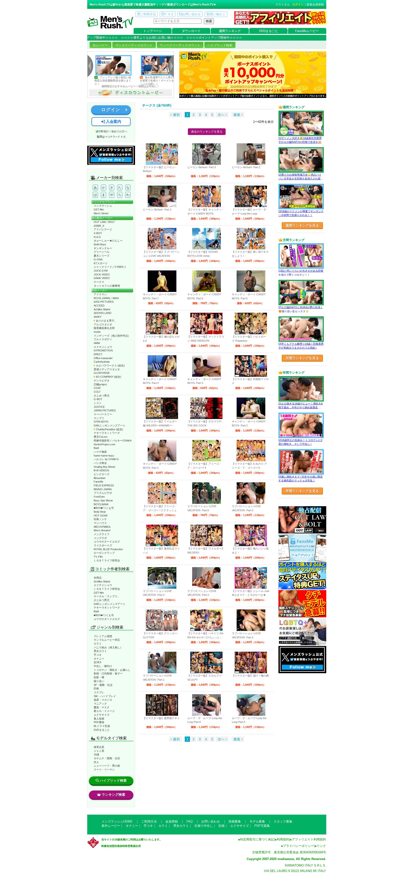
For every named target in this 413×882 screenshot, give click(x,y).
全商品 (98, 577)
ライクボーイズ (103, 545)
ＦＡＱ (169, 14)
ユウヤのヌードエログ (107, 541)
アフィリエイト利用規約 (309, 839)
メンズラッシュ (103, 205)
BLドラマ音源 (102, 726)
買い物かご (217, 14)
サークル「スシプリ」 (107, 596)
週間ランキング (230, 31)
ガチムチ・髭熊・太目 (107, 758)
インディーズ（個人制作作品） (112, 335)
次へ (221, 115)
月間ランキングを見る (302, 358)
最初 (176, 115)
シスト (98, 403)
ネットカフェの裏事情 (107, 285)
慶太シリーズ (101, 255)
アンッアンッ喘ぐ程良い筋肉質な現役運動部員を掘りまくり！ (87, 80)
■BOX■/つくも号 (104, 507)
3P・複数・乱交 (103, 684)
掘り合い (99, 681)
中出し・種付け (103, 666)
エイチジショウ (103, 346)
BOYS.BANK (101, 504)
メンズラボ (100, 538)
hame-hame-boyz (104, 455)
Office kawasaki (103, 358)
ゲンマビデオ (101, 380)
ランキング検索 (113, 794)
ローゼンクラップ (104, 552)
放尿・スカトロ (103, 699)
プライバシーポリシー (298, 846)
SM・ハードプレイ (105, 696)
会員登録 (171, 821)
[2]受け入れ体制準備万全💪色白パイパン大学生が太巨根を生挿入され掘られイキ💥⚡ (300, 178)
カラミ (98, 643)
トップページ (152, 31)
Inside (97, 331)
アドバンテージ (103, 229)
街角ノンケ (100, 519)
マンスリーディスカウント (134, 45)
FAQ (189, 821)
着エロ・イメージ (104, 711)
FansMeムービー (307, 31)
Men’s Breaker (102, 530)
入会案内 (113, 121)
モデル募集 (257, 821)
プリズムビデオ (103, 492)
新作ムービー (111, 826)
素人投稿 (99, 718)
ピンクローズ (101, 474)
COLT (97, 391)
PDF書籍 (99, 722)
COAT (97, 388)
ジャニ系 (99, 750)
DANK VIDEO (102, 278)
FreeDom (99, 496)
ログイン (298, 4)
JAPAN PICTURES (105, 410)
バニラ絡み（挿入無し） (108, 647)
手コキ (98, 654)
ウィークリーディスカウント (180, 45)
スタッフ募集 (283, 821)
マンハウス (100, 523)
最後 (237, 115)
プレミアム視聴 (103, 636)
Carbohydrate (102, 361)
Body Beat (100, 511)
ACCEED (99, 305)
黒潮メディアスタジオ (107, 369)
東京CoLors (101, 436)
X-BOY (98, 233)
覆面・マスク (101, 707)
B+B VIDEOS (101, 470)
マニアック (100, 703)
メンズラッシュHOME (117, 821)
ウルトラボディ (103, 339)
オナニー (99, 658)
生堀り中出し (203, 826)
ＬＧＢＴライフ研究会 (107, 560)
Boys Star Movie (103, 500)
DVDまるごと (268, 31)
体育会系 (99, 747)
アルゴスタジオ (103, 324)
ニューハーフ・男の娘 (107, 765)
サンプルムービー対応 (107, 639)
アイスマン (100, 294)
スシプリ (99, 418)
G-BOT (98, 399)
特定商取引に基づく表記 (257, 839)
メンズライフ (101, 534)
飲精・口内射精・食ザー (108, 673)
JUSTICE (99, 406)
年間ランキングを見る (302, 491)
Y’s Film (98, 556)
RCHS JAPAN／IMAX (106, 298)
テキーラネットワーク (107, 432)
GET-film (99, 209)
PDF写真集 (262, 826)
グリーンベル (101, 251)
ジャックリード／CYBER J (110, 266)
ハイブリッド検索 (219, 45)
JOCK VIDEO (102, 274)
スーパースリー (103, 414)
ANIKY (97, 316)
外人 (96, 762)
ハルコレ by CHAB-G (106, 459)
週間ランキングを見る (302, 225)
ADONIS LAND (102, 313)
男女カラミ (100, 651)
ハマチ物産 (100, 451)
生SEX (97, 662)
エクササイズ (101, 714)
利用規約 (283, 839)
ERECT (98, 354)
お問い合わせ (191, 14)
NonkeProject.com (104, 444)
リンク (321, 846)
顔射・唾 (99, 677)
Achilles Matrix (102, 309)
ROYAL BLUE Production (108, 549)
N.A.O (97, 237)
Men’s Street (101, 213)
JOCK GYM (101, 270)
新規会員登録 (315, 4)
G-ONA (98, 259)
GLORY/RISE (102, 372)
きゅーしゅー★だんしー (108, 240)
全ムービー (100, 45)
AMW (97, 343)
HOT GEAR (101, 515)
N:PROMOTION (103, 350)
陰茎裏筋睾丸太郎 (104, 328)
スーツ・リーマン (104, 769)
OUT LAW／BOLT (104, 221)
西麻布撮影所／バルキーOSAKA (112, 440)
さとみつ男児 (101, 395)
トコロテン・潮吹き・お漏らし (112, 669)
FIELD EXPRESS (104, 485)
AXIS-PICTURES (104, 301)
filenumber (100, 478)
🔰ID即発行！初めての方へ (111, 131)
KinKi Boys (100, 244)
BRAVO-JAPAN (103, 489)
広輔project (100, 384)
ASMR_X (99, 225)
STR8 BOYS (101, 421)
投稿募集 (234, 821)
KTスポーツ (101, 263)
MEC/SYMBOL (102, 526)
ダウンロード (191, 31)
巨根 (96, 688)
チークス (99, 281)
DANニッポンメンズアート (109, 425)
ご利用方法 (148, 14)
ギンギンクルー (103, 248)
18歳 (96, 754)
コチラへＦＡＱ (116, 136)
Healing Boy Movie (104, 466)
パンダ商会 (100, 463)
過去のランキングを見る (207, 131)
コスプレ (99, 692)
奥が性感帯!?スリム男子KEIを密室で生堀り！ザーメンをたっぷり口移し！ (133, 80)
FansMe (98, 481)
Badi (96, 447)
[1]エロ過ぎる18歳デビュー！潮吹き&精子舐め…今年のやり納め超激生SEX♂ (300, 407)
